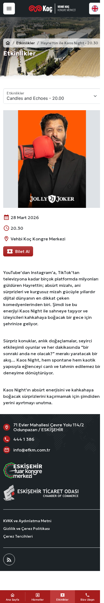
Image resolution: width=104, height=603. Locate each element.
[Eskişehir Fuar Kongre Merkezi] (52, 8)
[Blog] (9, 559)
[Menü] (9, 8)
